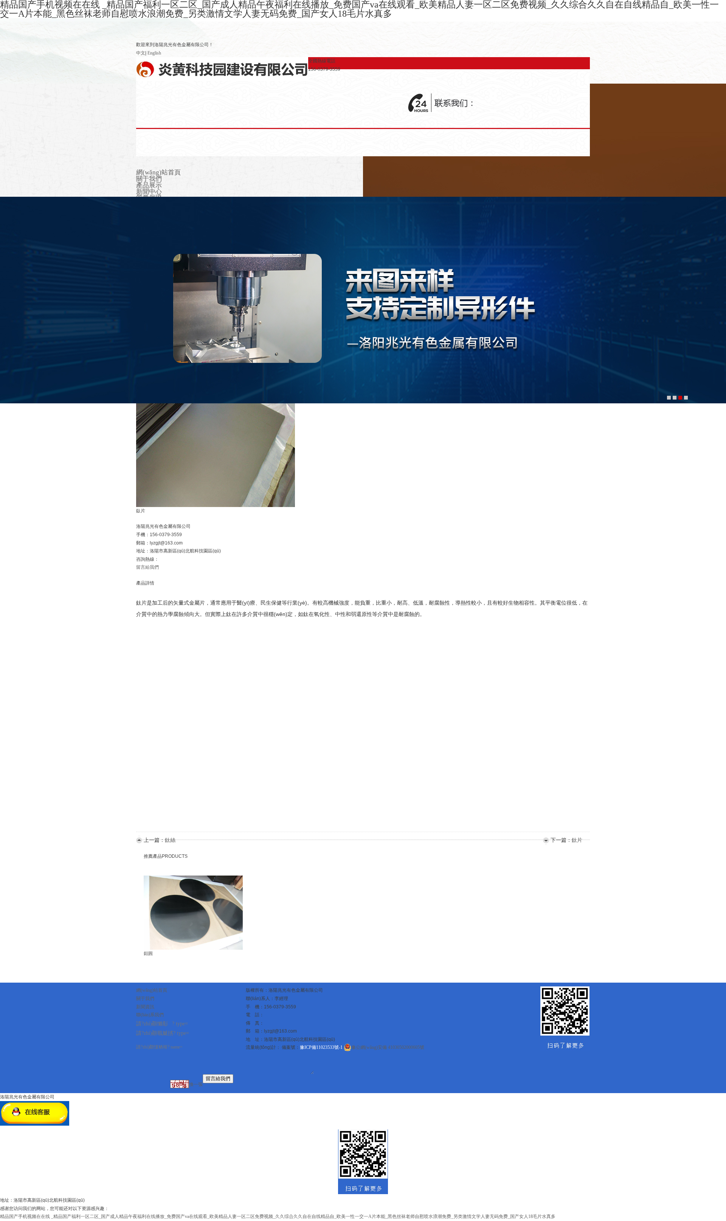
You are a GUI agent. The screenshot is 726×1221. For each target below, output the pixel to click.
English (154, 53)
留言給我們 (147, 567)
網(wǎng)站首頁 (158, 172)
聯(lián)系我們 (150, 1014)
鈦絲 (170, 840)
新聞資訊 (145, 1006)
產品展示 (149, 185)
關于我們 (149, 178)
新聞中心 (149, 191)
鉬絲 (148, 955)
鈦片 (577, 840)
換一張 (196, 1084)
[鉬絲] (181, 879)
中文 (140, 53)
